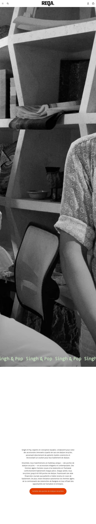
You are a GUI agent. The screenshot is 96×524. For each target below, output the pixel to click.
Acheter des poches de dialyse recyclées (48, 491)
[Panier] (93, 3)
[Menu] (2, 3)
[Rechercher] (7, 3)
